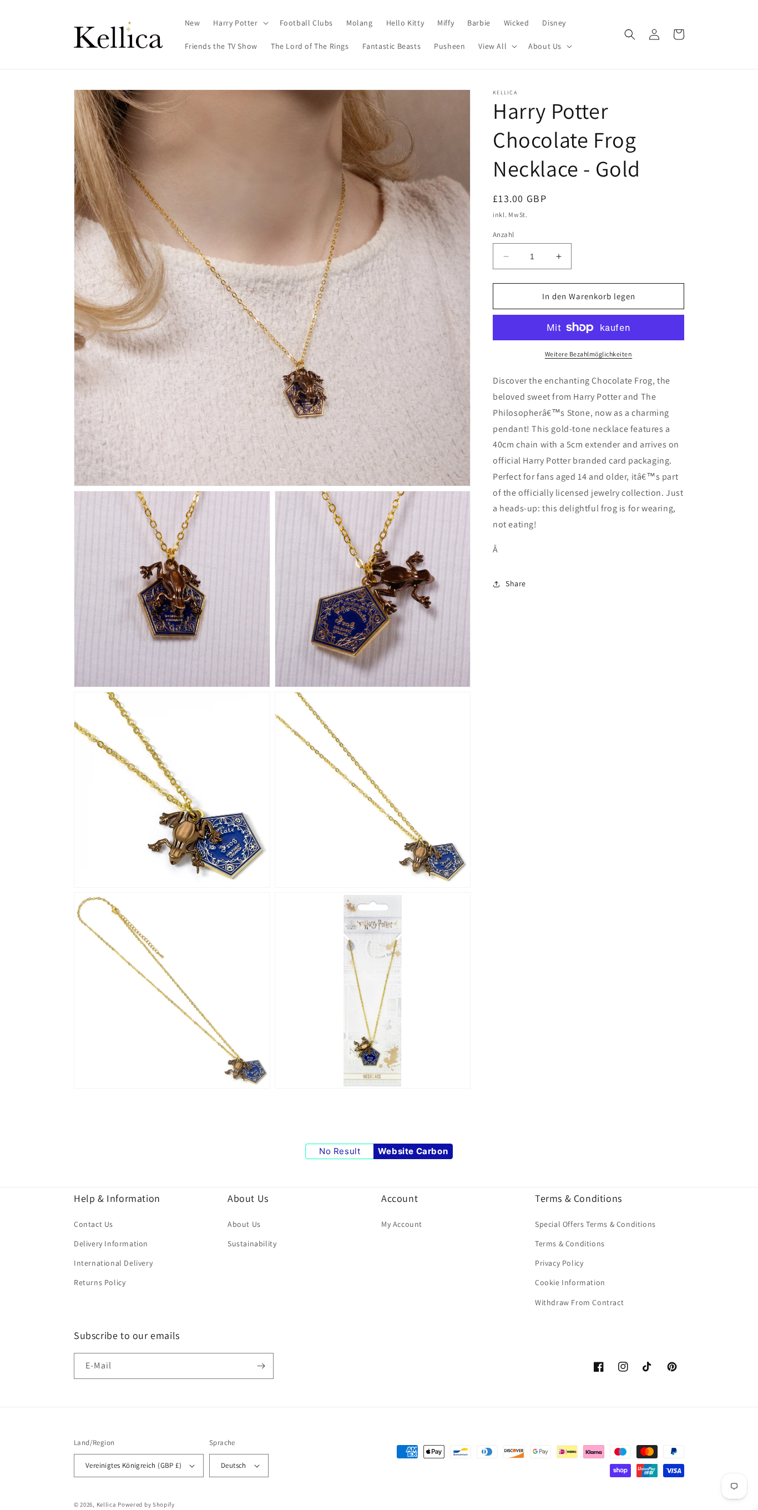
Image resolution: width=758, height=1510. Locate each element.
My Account (401, 1224)
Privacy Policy (559, 1263)
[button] (239, 22)
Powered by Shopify (146, 1504)
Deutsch (233, 1465)
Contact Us (93, 1224)
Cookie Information (570, 1282)
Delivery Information (111, 1244)
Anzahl (503, 234)
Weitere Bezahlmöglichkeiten (589, 354)
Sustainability (252, 1244)
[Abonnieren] (261, 1366)
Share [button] (516, 583)
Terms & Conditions (570, 1244)
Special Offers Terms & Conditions (595, 1224)
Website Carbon (413, 1151)
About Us (244, 1224)
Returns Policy (99, 1282)
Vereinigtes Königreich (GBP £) (133, 1465)
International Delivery (113, 1263)
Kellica (107, 1504)
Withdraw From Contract (579, 1302)
